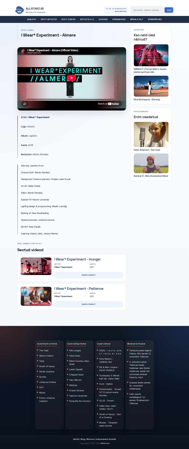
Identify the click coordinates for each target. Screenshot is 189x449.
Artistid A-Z (87, 19)
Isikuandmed (102, 439)
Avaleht (31, 19)
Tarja (41, 361)
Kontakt (112, 439)
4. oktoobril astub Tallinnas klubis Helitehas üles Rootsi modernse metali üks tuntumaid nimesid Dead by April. (139, 370)
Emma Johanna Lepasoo (47, 399)
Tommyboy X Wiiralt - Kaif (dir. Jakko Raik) (110, 377)
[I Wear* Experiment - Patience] (36, 296)
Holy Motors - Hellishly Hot (106, 360)
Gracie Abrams (76, 390)
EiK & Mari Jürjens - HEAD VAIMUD (109, 369)
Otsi (169, 10)
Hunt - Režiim (106, 384)
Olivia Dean (74, 355)
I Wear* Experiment (38, 117)
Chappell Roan (76, 374)
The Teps (43, 350)
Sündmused (119, 19)
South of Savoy (47, 366)
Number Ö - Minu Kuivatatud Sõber (151, 176)
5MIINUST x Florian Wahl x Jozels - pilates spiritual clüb (150, 70)
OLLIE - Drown (106, 400)
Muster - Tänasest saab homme (108, 424)
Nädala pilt (136, 19)
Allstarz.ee (105, 443)
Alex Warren (75, 380)
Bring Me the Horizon (80, 401)
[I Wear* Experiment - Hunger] (36, 266)
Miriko (42, 392)
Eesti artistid (49, 19)
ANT (41, 387)
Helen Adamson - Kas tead (147, 149)
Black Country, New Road (79, 362)
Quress (42, 377)
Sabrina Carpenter (78, 395)
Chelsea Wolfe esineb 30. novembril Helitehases (139, 385)
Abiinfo (76, 439)
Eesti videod (68, 19)
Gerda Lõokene (46, 371)
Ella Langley (75, 350)
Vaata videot (89, 275)
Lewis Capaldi (75, 369)
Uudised (103, 19)
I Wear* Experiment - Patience (78, 288)
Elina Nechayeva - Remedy (147, 99)
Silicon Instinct (46, 355)
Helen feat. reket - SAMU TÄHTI (108, 407)
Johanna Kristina (47, 382)
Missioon (91, 439)
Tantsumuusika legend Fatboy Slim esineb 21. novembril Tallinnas (140, 353)
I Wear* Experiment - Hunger (77, 259)
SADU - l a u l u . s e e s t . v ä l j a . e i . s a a (110, 352)
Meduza (73, 385)
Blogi (83, 439)
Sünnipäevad (155, 19)
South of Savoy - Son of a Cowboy (110, 416)
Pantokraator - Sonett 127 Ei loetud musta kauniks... (110, 392)
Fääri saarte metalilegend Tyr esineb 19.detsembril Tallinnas (139, 399)
